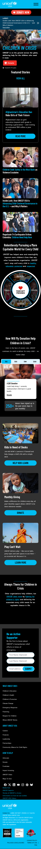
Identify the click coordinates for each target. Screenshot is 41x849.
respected (31, 266)
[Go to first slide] (38, 23)
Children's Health (8, 695)
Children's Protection (10, 699)
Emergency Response (10, 708)
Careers (5, 731)
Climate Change (8, 703)
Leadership (6, 739)
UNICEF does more (14, 596)
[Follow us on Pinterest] (27, 785)
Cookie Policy (32, 840)
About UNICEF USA (10, 725)
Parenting (6, 712)
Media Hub (6, 788)
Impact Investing (8, 770)
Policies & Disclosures (15, 842)
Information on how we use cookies (15, 796)
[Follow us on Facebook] (5, 785)
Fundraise (6, 766)
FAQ (35, 845)
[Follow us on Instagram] (22, 785)
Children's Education (10, 691)
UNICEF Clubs (7, 775)
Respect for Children (10, 716)
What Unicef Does (10, 686)
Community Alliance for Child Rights (15, 747)
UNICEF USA (10, 4)
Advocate (6, 758)
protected (18, 266)
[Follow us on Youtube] (18, 785)
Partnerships (7, 743)
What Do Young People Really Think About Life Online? (19, 22)
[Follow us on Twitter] (9, 785)
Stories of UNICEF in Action (12, 793)
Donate (9, 395)
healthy (33, 263)
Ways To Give (7, 779)
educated (9, 266)
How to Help (8, 753)
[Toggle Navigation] (36, 4)
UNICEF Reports (8, 790)
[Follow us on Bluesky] (31, 785)
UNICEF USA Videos (9, 798)
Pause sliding (6, 27)
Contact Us (6, 813)
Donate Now (23, 12)
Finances (6, 735)
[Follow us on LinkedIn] (14, 785)
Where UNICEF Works (10, 720)
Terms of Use (32, 842)
